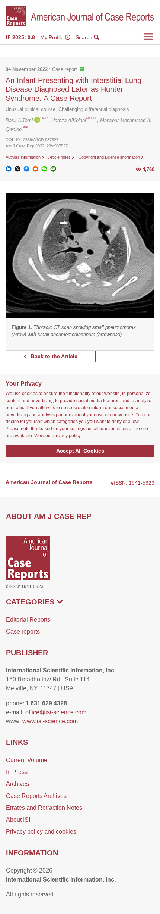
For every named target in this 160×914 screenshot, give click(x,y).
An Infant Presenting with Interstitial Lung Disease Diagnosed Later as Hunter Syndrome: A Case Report (73, 89)
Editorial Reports (28, 619)
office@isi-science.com (55, 712)
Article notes (60, 157)
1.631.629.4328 (46, 703)
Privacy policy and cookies (41, 831)
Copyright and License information (110, 157)
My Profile (52, 37)
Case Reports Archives (36, 796)
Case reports (23, 631)
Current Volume (26, 760)
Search (85, 37)
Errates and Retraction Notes (44, 808)
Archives (17, 784)
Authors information (24, 157)
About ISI (18, 820)
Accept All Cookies (80, 451)
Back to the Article (53, 356)
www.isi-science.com (50, 721)
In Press (17, 772)
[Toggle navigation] (148, 36)
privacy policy (66, 435)
